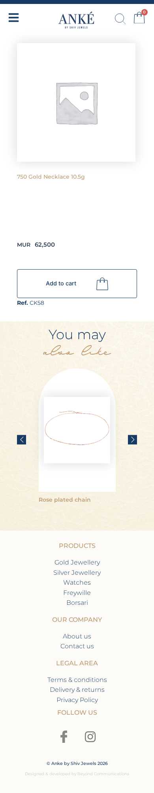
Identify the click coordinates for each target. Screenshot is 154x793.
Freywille (77, 593)
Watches (77, 582)
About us (77, 636)
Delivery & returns (77, 689)
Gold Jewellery (77, 562)
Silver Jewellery (77, 572)
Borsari (77, 602)
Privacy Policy (77, 700)
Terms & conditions (77, 679)
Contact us (77, 646)
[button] (21, 439)
